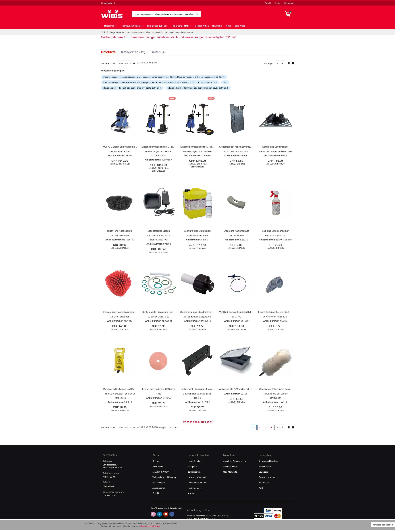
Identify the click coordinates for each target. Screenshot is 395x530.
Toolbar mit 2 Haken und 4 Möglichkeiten (200, 389)
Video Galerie (265, 466)
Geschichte (157, 493)
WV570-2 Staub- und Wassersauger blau (123, 146)
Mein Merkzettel (230, 471)
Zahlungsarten (194, 471)
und (225, 82)
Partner (191, 493)
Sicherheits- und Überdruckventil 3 (197, 312)
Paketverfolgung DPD (197, 482)
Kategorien (133, 51)
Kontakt (268, 3)
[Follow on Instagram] (153, 514)
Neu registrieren (230, 466)
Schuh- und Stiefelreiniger (275, 146)
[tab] (110, 49)
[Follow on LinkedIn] (159, 514)
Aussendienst (158, 487)
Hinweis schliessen (383, 524)
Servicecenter (158, 482)
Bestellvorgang (194, 487)
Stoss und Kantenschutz (236, 230)
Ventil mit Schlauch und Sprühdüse (236, 312)
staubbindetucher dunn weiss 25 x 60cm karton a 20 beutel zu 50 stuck (198, 87)
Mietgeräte (192, 466)
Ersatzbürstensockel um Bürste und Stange (280, 312)
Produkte (108, 52)
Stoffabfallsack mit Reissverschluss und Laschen (244, 146)
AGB (261, 487)
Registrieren (289, 3)
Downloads (263, 471)
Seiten (158, 51)
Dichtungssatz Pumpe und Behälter (159, 312)
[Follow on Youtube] (165, 514)
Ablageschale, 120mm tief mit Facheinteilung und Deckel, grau (250, 389)
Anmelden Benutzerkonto (234, 461)
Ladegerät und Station (159, 230)
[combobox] (166, 14)
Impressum (264, 482)
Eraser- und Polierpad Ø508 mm (158, 389)
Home (102, 32)
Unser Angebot (194, 461)
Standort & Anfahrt (160, 471)
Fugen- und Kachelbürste (120, 230)
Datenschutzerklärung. (150, 526)
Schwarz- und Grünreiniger (197, 230)
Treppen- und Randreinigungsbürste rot (122, 312)
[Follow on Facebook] (171, 514)
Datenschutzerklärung (268, 477)
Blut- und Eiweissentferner (275, 230)
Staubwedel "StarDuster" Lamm (275, 389)
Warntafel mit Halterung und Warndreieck (123, 389)
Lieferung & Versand (197, 477)
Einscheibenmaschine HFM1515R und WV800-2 (166, 146)
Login (277, 3)
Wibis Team (157, 466)
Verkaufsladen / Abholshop (164, 477)
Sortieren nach (108, 63)
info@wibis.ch (108, 486)
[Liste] (293, 64)
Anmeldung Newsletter (269, 461)
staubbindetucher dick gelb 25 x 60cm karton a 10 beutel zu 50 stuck (132, 87)
